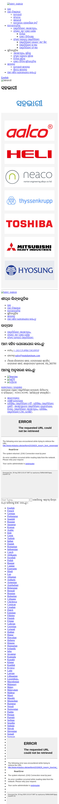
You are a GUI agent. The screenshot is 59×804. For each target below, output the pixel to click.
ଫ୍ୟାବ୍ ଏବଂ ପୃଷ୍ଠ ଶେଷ (24, 31)
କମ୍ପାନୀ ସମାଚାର (21, 67)
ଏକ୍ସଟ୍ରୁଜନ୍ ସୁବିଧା (22, 53)
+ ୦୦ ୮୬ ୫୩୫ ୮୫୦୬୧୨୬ (26, 350)
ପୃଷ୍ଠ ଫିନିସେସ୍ (26, 36)
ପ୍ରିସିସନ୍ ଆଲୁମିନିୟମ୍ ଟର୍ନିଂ (19, 403)
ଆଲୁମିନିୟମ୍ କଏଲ (28, 44)
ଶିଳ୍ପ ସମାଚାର (20, 69)
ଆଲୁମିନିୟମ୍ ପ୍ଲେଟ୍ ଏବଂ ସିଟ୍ (33, 42)
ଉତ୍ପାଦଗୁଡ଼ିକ (13, 25)
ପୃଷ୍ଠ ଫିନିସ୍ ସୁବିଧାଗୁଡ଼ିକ (24, 61)
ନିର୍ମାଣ (22, 33)
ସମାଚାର (11, 64)
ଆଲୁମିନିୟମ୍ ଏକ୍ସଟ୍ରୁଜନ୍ (25, 28)
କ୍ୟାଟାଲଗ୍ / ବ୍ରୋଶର (11, 387)
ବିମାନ (10, 409)
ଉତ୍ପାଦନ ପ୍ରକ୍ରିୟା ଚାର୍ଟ (25, 22)
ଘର (9, 9)
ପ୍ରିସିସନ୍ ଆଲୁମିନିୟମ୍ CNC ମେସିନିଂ (27, 410)
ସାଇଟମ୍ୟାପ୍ (13, 398)
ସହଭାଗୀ (17, 20)
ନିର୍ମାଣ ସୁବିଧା (19, 58)
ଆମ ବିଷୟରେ (13, 11)
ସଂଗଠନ (17, 17)
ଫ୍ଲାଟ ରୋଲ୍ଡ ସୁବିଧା (23, 55)
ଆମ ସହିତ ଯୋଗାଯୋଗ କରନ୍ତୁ (21, 72)
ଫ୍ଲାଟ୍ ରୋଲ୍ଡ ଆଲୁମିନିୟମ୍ (26, 39)
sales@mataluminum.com (27, 355)
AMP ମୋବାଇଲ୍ (15, 400)
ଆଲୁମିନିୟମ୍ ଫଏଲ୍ (28, 47)
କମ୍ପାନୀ (17, 14)
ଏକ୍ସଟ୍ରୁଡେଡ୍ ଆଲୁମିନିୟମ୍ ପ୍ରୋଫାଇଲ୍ (33, 406)
